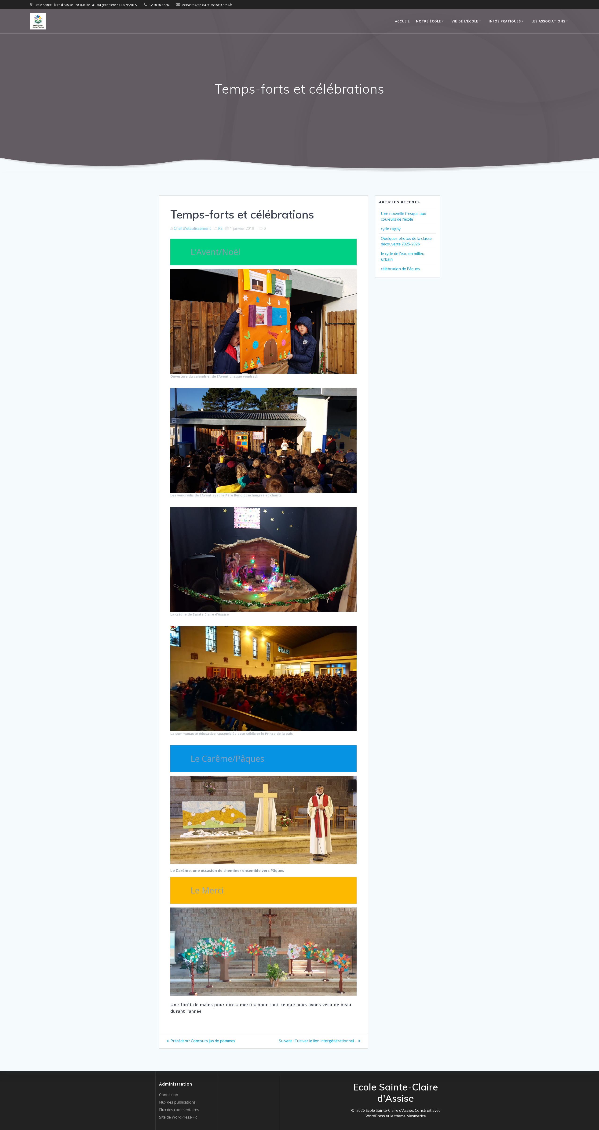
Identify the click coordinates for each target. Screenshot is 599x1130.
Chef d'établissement (192, 228)
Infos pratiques (505, 21)
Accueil (402, 21)
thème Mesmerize (410, 1116)
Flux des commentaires (179, 1109)
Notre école (428, 21)
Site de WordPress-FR (178, 1117)
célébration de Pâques (400, 268)
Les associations (548, 21)
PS (220, 228)
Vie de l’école (465, 21)
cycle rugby (391, 228)
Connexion (168, 1094)
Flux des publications (177, 1102)
